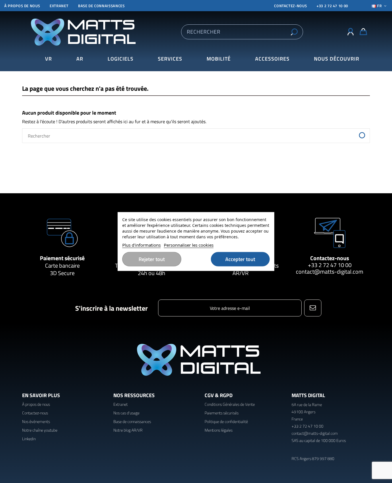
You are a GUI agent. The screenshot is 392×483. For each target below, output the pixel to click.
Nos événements (36, 421)
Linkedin (29, 439)
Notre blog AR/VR (128, 430)
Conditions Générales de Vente (230, 404)
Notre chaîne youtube (39, 430)
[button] (336, 59)
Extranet (59, 6)
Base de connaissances (101, 6)
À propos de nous (22, 6)
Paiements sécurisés (221, 413)
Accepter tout (240, 259)
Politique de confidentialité (226, 421)
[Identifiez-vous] (350, 31)
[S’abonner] (312, 308)
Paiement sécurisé (62, 258)
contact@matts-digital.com (329, 271)
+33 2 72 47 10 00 (332, 6)
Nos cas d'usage (126, 413)
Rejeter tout (152, 259)
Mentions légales (218, 430)
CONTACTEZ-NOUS (290, 6)
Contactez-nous (329, 258)
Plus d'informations (141, 245)
